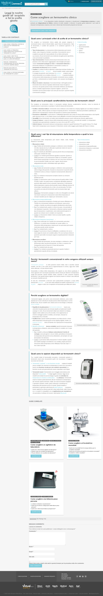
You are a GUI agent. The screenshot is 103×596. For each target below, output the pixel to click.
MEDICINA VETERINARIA (55, 440)
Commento (33, 531)
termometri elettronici (56, 307)
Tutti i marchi (64, 573)
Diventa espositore (96, 1)
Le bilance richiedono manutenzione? (40, 504)
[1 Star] (30, 519)
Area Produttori (64, 575)
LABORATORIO (45, 440)
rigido (49, 71)
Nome (31, 546)
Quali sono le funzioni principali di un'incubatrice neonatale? (84, 451)
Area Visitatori (64, 576)
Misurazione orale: (38, 166)
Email (31, 551)
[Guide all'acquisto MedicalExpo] (14, 28)
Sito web (31, 556)
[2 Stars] (31, 519)
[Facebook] (77, 576)
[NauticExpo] (55, 586)
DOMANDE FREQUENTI (49, 576)
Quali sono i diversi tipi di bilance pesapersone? (43, 508)
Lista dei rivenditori (83, 593)
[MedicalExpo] (12, 3)
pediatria (58, 73)
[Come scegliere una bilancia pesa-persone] (46, 479)
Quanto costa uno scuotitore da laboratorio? (42, 451)
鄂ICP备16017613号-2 (94, 593)
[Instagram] (85, 576)
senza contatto (35, 304)
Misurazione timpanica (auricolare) (43, 219)
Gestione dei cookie (73, 593)
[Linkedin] (83, 576)
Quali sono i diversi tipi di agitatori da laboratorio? (43, 449)
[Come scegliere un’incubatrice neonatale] (84, 423)
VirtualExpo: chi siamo (66, 579)
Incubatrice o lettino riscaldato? (77, 452)
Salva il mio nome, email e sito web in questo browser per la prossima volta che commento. (56, 563)
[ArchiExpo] (47, 586)
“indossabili (42, 374)
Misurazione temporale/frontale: (42, 199)
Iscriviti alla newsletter (66, 577)
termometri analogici (38, 264)
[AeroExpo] (71, 586)
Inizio (3, 8)
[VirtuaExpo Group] (29, 586)
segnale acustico (37, 322)
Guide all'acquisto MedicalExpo (14, 593)
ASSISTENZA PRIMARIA (36, 14)
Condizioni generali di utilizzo (61, 593)
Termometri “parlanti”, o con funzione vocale (46, 363)
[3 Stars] (33, 519)
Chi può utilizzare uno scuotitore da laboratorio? (43, 453)
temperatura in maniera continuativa (44, 377)
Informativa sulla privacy (47, 593)
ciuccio (58, 75)
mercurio (40, 282)
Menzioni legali (36, 593)
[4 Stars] (34, 519)
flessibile (41, 71)
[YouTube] (80, 576)
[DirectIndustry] (40, 586)
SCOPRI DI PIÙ (36, 456)
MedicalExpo (85, 1)
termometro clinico (37, 21)
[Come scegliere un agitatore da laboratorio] (46, 423)
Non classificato (35, 442)
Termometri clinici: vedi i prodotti (43, 30)
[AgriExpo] (78, 586)
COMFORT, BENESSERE (47, 496)
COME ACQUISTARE (22, 576)
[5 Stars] (35, 519)
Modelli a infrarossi (38, 326)
